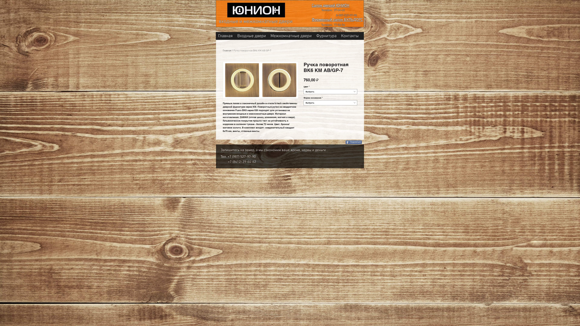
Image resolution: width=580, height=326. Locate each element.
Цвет (307, 86)
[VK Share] (332, 142)
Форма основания (313, 98)
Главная (227, 50)
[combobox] (330, 91)
